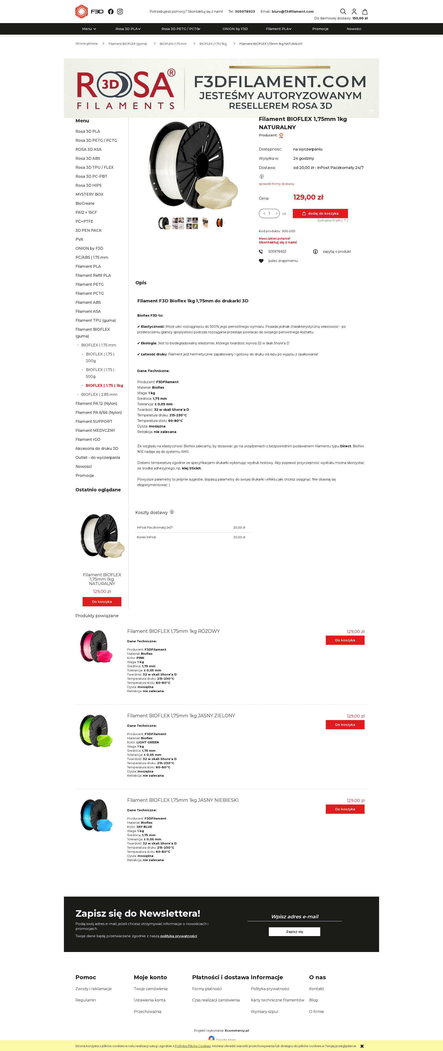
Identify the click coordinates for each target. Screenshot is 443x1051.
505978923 (245, 11)
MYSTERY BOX (89, 194)
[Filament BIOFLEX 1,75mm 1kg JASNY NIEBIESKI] (99, 815)
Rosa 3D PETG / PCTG (96, 140)
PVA (79, 239)
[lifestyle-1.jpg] (179, 223)
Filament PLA (88, 266)
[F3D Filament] (281, 135)
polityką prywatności (178, 936)
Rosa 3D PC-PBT (91, 176)
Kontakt (316, 989)
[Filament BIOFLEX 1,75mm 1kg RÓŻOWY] (99, 646)
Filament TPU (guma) (95, 320)
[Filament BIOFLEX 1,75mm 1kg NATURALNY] (165, 223)
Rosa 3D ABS (87, 158)
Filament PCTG (89, 293)
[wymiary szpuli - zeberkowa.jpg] (219, 223)
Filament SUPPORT (93, 421)
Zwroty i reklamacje (93, 989)
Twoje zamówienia (151, 989)
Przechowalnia (147, 1011)
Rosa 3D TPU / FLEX (94, 167)
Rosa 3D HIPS (88, 185)
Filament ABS (88, 302)
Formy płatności (207, 989)
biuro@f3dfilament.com (293, 11)
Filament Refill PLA (93, 275)
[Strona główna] (89, 11)
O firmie (316, 1011)
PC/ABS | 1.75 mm (91, 257)
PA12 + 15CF (86, 212)
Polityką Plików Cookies (193, 1046)
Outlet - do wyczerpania (97, 457)
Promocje (84, 475)
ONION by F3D (89, 248)
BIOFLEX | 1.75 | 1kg (104, 385)
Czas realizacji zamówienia (216, 1000)
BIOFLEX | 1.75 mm (98, 345)
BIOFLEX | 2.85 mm (99, 394)
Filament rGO (87, 439)
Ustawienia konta (149, 1000)
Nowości (83, 466)
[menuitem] (87, 29)
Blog (313, 1000)
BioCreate (84, 203)
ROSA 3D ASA (88, 149)
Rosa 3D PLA (87, 131)
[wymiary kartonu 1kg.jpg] (206, 223)
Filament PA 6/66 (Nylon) (98, 412)
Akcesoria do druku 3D (96, 448)
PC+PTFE (84, 221)
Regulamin (85, 1000)
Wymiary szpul (264, 1011)
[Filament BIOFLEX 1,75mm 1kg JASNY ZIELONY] (99, 731)
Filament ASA (88, 311)
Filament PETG (89, 284)
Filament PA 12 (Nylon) (96, 403)
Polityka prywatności (270, 989)
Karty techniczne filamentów (277, 1000)
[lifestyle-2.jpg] (192, 223)
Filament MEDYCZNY (95, 430)
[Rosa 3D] (221, 88)
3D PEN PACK (88, 230)
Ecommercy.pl (237, 1030)
